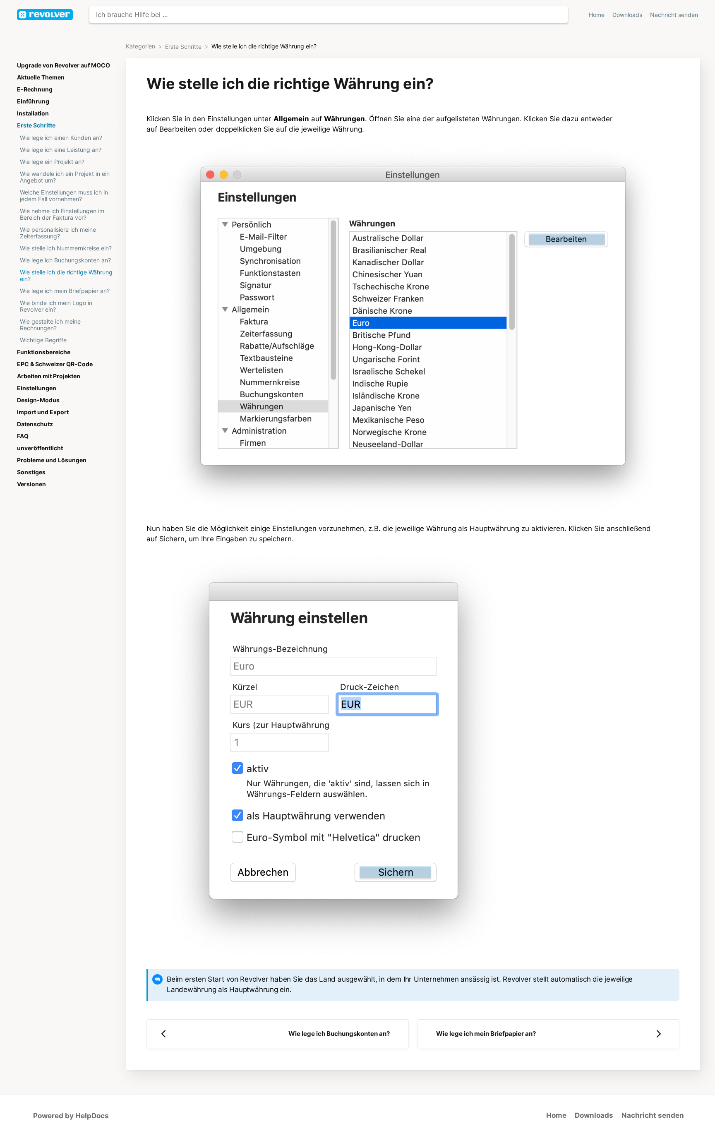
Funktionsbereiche (43, 352)
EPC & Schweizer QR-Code (55, 364)
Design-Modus (38, 400)
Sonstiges (31, 472)
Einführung (33, 101)
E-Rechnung (35, 89)
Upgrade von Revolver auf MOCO (63, 65)
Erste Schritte (36, 125)
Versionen (31, 484)
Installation (33, 113)
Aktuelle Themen (41, 77)
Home (597, 15)
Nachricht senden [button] (674, 15)
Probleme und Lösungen (51, 460)
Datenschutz (35, 424)
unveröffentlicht (40, 448)
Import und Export (43, 412)
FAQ (23, 436)
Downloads (628, 15)
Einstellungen (36, 388)
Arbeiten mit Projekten (48, 376)
